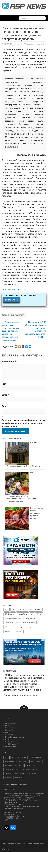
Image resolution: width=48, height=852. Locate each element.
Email (5, 395)
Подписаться (11, 300)
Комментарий (9, 361)
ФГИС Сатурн (9, 614)
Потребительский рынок (14, 737)
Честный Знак (10, 746)
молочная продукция (12, 622)
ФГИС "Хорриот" (11, 744)
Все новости (31, 44)
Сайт (4, 406)
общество (8, 627)
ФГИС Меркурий (35, 610)
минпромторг (17, 315)
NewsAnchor (37, 843)
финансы (8, 631)
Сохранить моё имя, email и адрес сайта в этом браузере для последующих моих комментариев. (24, 423)
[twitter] (26, 346)
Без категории (10, 723)
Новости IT (9, 732)
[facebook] (23, 346)
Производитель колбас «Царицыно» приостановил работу (36, 513)
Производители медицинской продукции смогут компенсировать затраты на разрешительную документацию (11, 331)
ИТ (13, 610)
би (32, 614)
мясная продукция (29, 622)
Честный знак (22, 614)
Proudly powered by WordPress (13, 843)
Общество (9, 735)
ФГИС (7, 739)
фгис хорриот (19, 627)
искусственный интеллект (13, 618)
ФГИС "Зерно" (10, 742)
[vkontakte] (16, 346)
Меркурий (40, 44)
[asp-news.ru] (24, 6)
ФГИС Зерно (22, 610)
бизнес (39, 614)
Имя (4, 384)
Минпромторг (18, 289)
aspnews (19, 44)
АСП (6, 610)
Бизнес (8, 725)
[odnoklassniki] (19, 346)
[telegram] (30, 346)
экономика (18, 631)
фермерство (32, 627)
